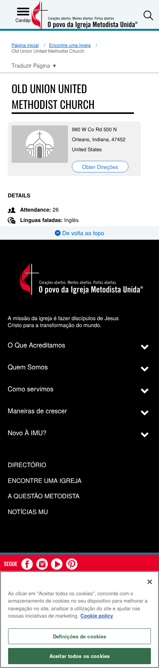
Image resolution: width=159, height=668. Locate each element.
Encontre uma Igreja (70, 45)
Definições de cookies (80, 636)
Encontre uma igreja (44, 481)
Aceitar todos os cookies (79, 656)
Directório (27, 465)
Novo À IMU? (27, 432)
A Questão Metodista (44, 496)
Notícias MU (28, 512)
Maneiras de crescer (37, 410)
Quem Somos (28, 366)
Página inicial (25, 45)
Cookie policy (97, 615)
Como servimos (31, 388)
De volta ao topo (82, 233)
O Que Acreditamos (36, 344)
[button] (148, 15)
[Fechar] (149, 581)
